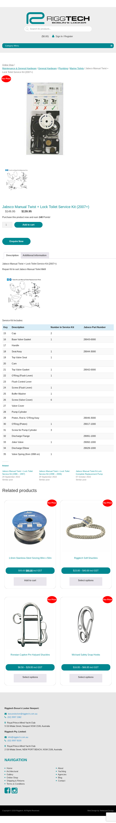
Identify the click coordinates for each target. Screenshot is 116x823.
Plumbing (63, 68)
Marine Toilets (77, 68)
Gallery (10, 774)
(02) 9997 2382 (14, 717)
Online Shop (8, 65)
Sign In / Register (64, 36)
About (60, 768)
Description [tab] (12, 255)
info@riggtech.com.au (18, 737)
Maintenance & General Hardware (19, 68)
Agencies (62, 774)
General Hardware (47, 68)
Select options (86, 580)
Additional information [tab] (35, 255)
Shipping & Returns (15, 780)
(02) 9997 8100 (14, 740)
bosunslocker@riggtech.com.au (22, 714)
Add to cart (28, 225)
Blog (60, 777)
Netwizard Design (107, 811)
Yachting (62, 771)
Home (9, 768)
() (45, 36)
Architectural (12, 771)
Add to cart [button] (30, 580)
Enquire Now (16, 241)
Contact (61, 780)
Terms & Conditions (16, 784)
